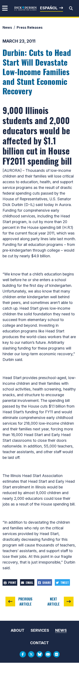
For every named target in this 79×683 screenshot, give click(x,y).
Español (49, 8)
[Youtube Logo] (48, 654)
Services (40, 630)
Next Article (53, 601)
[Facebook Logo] (23, 654)
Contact (39, 643)
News (7, 27)
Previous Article (25, 601)
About (17, 630)
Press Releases (30, 27)
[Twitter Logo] (31, 654)
